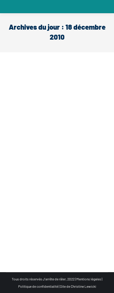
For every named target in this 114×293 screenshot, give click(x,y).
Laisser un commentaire (31, 183)
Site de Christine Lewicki (78, 286)
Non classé (21, 175)
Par (43, 175)
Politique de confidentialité (38, 286)
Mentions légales (88, 279)
